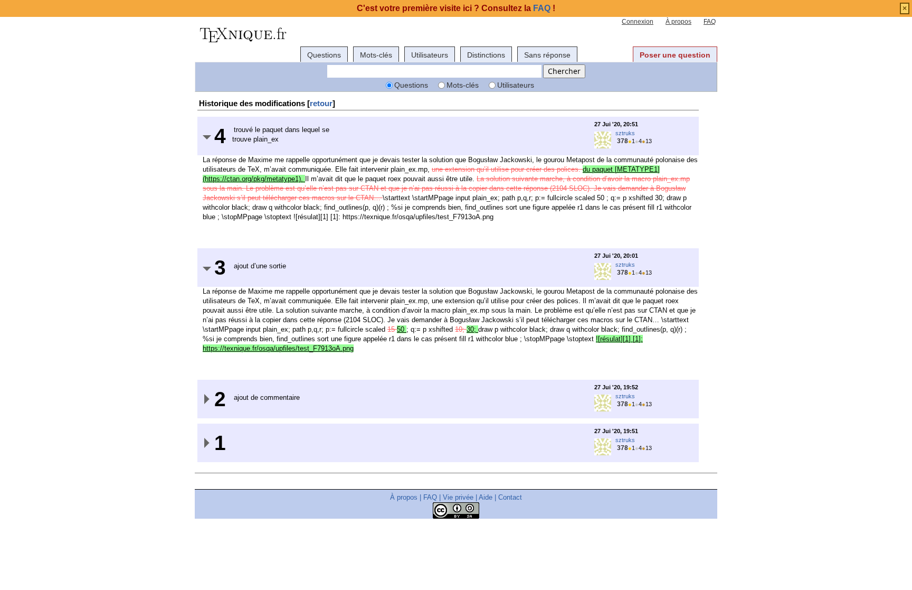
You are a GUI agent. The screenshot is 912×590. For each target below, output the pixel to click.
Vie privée (458, 497)
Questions (324, 55)
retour (321, 103)
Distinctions (486, 55)
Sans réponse (547, 55)
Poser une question (675, 55)
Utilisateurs (429, 55)
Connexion (637, 21)
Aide (485, 497)
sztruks (625, 133)
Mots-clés (376, 55)
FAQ (710, 21)
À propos (678, 21)
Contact (510, 497)
